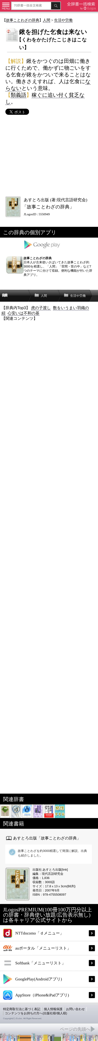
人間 (46, 20)
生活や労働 (63, 20)
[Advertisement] (49, 155)
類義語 (18, 95)
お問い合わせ (75, 1009)
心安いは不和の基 (23, 313)
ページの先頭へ (75, 1029)
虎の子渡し (41, 308)
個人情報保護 (53, 1009)
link (64, 869)
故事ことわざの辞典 (22, 20)
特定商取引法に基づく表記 (21, 1009)
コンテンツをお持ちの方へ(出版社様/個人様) (36, 1013)
